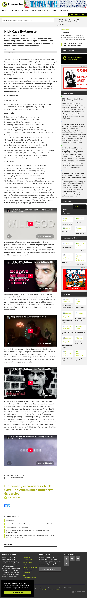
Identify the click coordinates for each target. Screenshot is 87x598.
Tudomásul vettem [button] (17, 592)
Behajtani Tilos (79, 233)
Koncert (25, 567)
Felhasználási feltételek (29, 577)
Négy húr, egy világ (80, 332)
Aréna (18, 498)
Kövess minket (67, 201)
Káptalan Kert (66, 247)
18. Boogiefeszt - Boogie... (67, 359)
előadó (30, 567)
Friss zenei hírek (68, 93)
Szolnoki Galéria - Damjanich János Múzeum (80, 264)
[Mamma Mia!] (55, 7)
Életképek (78, 342)
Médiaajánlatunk (27, 560)
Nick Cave (11, 498)
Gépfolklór (65, 232)
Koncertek (15, 11)
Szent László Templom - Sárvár (80, 251)
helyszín (34, 567)
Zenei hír (14, 35)
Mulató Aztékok (67, 224)
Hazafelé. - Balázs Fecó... (67, 305)
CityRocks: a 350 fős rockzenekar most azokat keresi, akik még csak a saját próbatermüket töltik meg (30, 536)
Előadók (25, 11)
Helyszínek (36, 11)
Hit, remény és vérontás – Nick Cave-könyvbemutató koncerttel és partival (29, 490)
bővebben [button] (25, 588)
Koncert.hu (77, 206)
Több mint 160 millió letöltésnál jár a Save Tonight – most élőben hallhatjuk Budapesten (73, 126)
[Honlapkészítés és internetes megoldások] (78, 593)
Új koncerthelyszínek (70, 238)
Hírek (46, 11)
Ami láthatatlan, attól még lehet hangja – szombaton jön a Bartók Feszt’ (29, 524)
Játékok (54, 11)
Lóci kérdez (10, 520)
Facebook (64, 11)
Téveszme (78, 222)
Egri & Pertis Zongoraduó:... (67, 320)
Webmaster (48, 590)
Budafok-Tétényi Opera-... (80, 307)
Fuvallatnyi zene (80, 318)
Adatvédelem (26, 572)
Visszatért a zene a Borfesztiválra (17, 527)
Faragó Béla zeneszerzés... (67, 332)
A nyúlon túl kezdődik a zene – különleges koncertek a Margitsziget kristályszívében (27, 531)
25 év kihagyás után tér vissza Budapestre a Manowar (72, 100)
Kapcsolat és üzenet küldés (59, 590)
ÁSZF (24, 575)
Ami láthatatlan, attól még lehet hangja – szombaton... (72, 44)
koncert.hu (22, 35)
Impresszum (26, 557)
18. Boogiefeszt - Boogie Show (80, 359)
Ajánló (5, 11)
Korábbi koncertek (28, 570)
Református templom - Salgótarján (67, 262)
